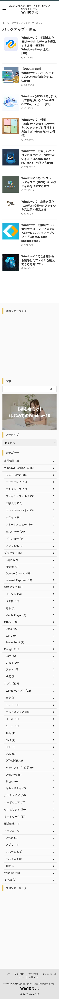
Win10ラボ (29, 12)
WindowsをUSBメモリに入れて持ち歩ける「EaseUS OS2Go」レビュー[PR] (39, 100)
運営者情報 (33, 974)
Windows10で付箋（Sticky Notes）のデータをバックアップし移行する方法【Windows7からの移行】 (38, 127)
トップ (7, 974)
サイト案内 (19, 974)
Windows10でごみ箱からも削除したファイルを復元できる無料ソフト (38, 260)
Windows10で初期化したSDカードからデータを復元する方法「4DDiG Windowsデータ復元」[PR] (38, 45)
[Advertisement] (29, 345)
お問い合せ (34, 977)
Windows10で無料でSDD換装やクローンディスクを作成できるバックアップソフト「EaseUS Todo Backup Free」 (38, 232)
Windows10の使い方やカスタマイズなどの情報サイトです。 (30, 983)
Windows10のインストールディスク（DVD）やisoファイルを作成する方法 (38, 182)
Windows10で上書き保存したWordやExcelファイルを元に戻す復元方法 (38, 205)
